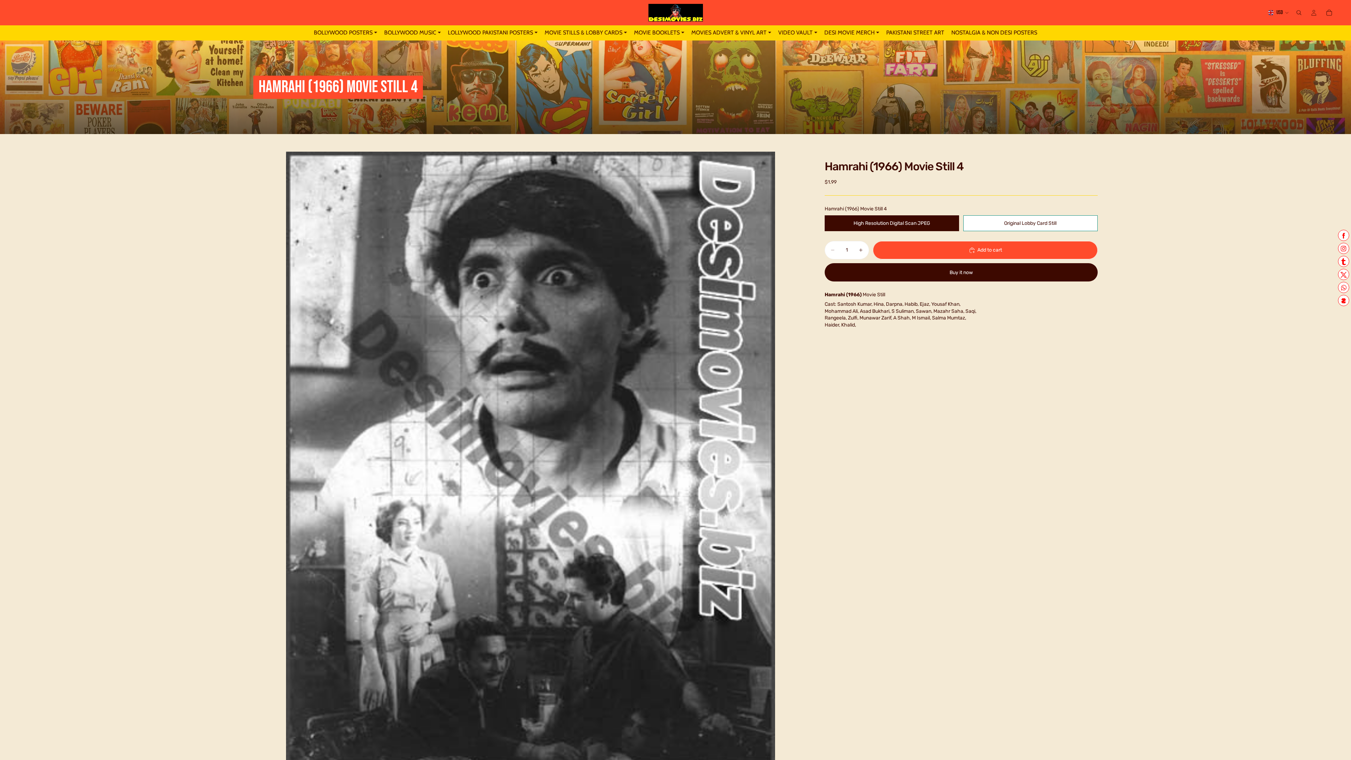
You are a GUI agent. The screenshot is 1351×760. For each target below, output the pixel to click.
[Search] (1299, 12)
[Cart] (1329, 12)
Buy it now (961, 273)
